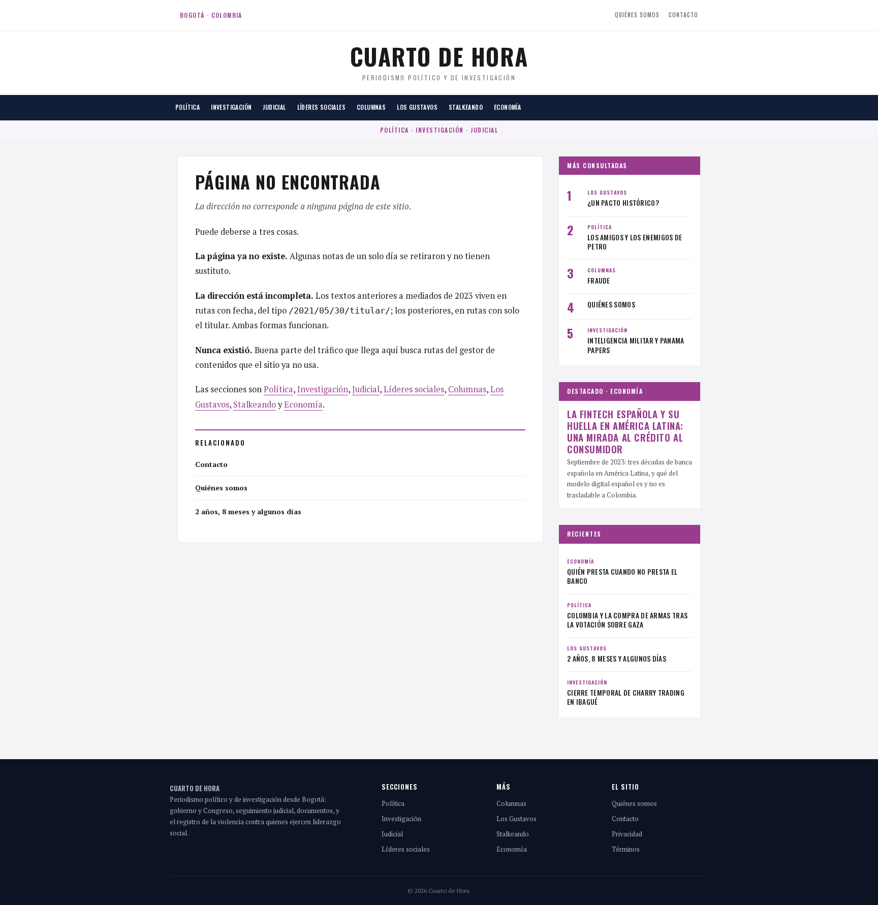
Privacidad (627, 833)
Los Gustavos (417, 107)
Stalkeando (466, 107)
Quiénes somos (637, 15)
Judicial (274, 107)
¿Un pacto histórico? (623, 203)
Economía (507, 107)
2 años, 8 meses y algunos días (248, 511)
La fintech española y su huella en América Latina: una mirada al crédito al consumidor (625, 431)
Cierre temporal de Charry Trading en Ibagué (625, 697)
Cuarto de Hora (439, 56)
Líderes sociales (321, 107)
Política (187, 107)
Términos (626, 849)
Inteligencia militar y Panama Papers (635, 345)
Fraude (598, 280)
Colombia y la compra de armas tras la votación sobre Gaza (627, 620)
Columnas (371, 107)
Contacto (683, 15)
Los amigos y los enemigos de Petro (634, 242)
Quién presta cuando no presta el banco (622, 576)
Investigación (231, 107)
